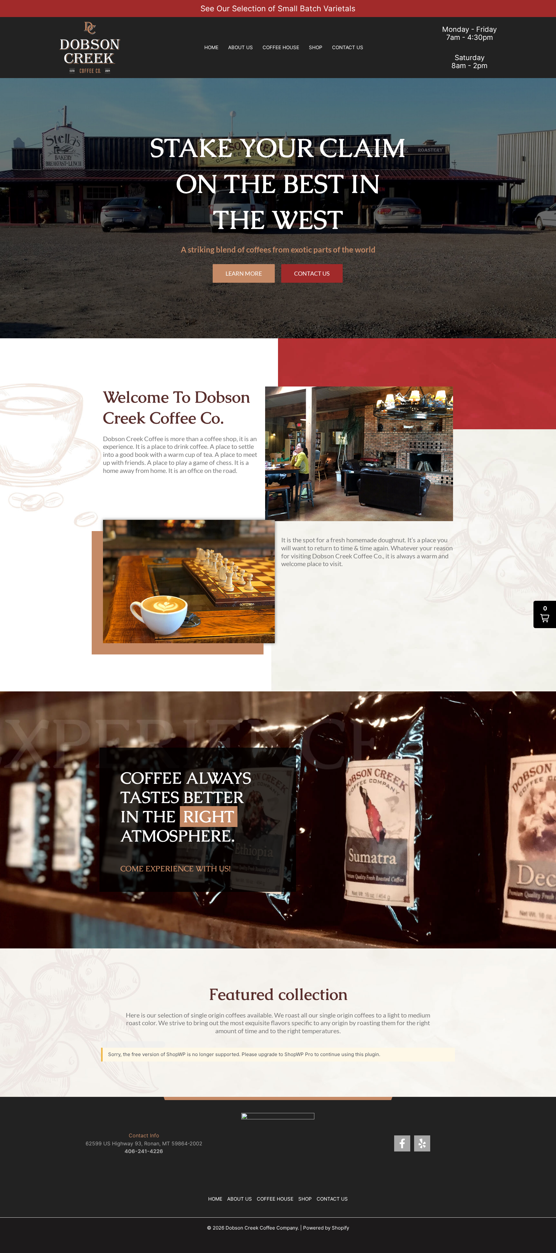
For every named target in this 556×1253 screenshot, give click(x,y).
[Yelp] (422, 1143)
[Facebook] (402, 1143)
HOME (211, 47)
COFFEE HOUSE (281, 47)
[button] (544, 614)
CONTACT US (347, 47)
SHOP (315, 47)
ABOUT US (240, 47)
